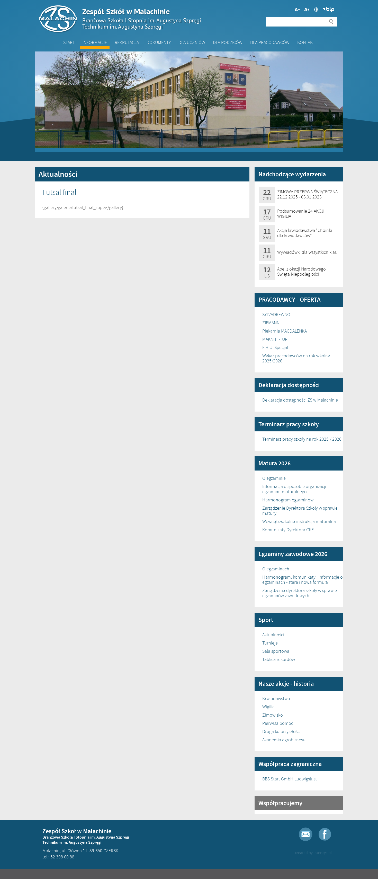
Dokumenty (159, 42)
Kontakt (306, 42)
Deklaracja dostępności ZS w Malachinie (300, 400)
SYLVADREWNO (276, 314)
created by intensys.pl (313, 852)
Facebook (325, 834)
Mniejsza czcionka (307, 9)
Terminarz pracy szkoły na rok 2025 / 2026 (301, 439)
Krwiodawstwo (276, 698)
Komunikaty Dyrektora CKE (288, 529)
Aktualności (273, 634)
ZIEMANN (271, 322)
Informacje (95, 42)
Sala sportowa (275, 651)
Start (69, 42)
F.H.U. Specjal (275, 347)
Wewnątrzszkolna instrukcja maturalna (299, 521)
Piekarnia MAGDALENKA (284, 331)
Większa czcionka (297, 9)
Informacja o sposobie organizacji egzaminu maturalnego (294, 489)
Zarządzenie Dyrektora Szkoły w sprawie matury (300, 511)
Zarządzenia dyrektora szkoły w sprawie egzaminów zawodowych (299, 593)
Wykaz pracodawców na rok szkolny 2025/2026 (296, 358)
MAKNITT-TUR (274, 339)
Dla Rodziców (227, 42)
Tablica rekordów (278, 659)
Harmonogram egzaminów (287, 499)
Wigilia (268, 706)
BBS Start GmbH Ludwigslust (289, 778)
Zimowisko (272, 715)
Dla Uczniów (191, 42)
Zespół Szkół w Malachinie (141, 18)
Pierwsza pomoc (277, 723)
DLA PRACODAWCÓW (270, 42)
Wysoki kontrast (316, 9)
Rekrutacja (127, 42)
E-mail (305, 834)
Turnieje (270, 643)
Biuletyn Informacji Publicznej (328, 9)
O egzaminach (275, 568)
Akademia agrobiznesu (283, 739)
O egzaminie (274, 478)
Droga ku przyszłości (281, 731)
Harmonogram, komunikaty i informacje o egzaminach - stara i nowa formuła (302, 580)
